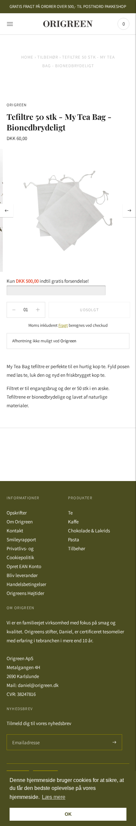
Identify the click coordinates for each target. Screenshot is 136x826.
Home (27, 57)
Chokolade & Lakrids (89, 530)
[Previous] (6, 210)
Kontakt (15, 530)
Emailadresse (25, 734)
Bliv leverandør (22, 575)
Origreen (17, 104)
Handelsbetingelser (26, 584)
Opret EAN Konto (24, 566)
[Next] (129, 210)
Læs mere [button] (53, 797)
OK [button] (68, 814)
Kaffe (73, 521)
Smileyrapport (21, 539)
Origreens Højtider (25, 593)
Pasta (73, 539)
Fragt (63, 325)
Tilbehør (47, 57)
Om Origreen (20, 521)
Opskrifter (17, 513)
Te (70, 513)
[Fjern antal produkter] (38, 310)
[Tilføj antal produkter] (14, 310)
